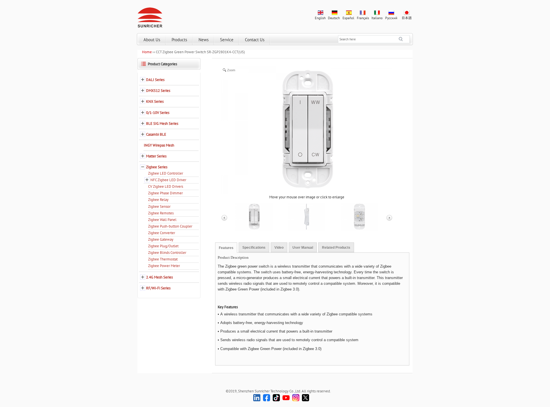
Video (279, 248)
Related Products (336, 248)
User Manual (302, 248)
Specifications (254, 248)
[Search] (404, 39)
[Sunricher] (150, 16)
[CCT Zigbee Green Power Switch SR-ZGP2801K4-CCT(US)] (254, 217)
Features (226, 248)
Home (147, 52)
